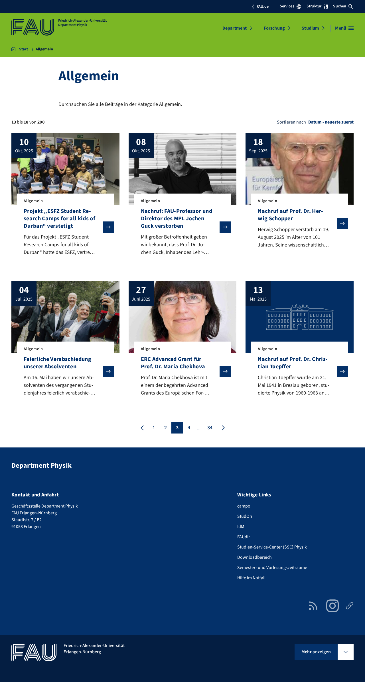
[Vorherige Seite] (142, 428)
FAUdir (243, 537)
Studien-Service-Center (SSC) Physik (272, 547)
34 (209, 427)
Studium (310, 28)
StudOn (244, 516)
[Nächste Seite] (222, 428)
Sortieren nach (291, 122)
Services (287, 6)
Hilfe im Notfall (251, 578)
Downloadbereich (254, 557)
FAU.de (263, 6)
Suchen (339, 6)
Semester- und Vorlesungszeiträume (272, 567)
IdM (240, 526)
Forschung (274, 28)
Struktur (314, 6)
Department (234, 28)
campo (243, 506)
